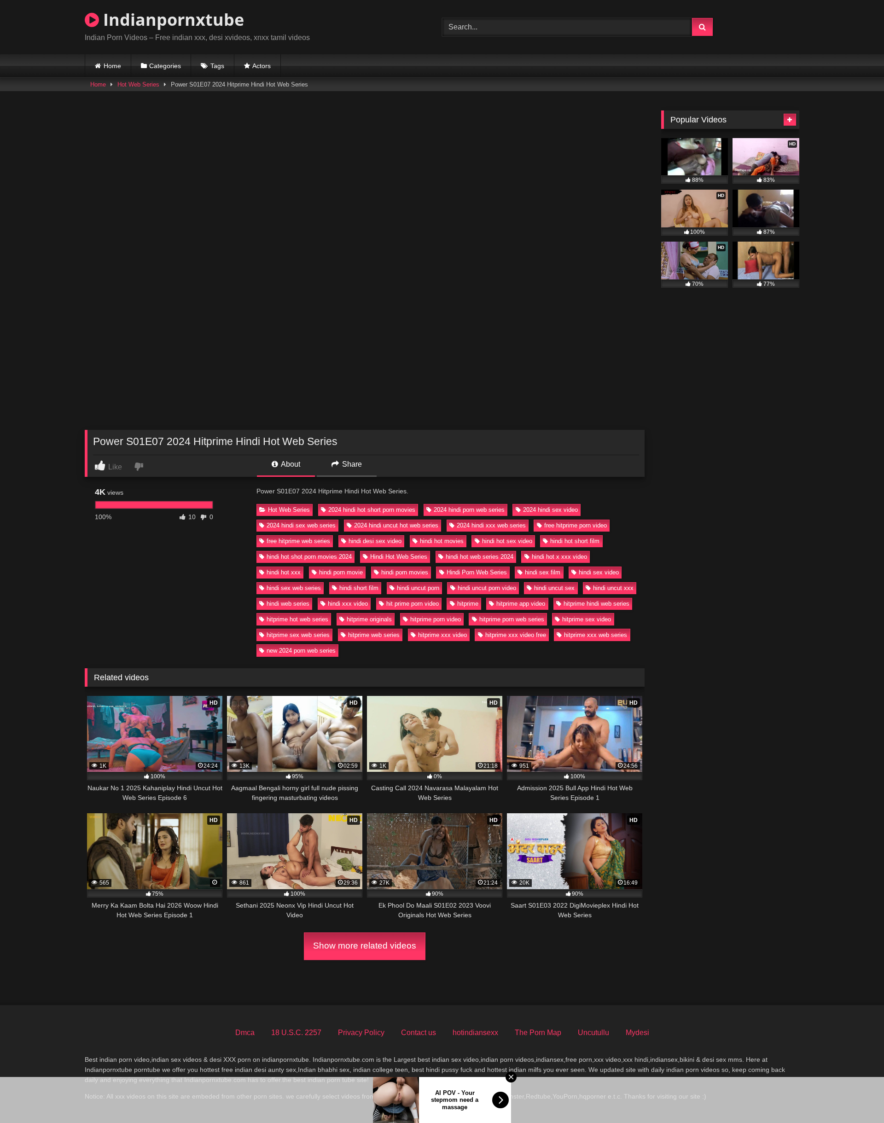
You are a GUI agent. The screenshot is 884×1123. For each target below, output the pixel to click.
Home (112, 65)
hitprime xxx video (442, 634)
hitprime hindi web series (596, 603)
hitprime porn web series (511, 619)
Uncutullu (593, 1032)
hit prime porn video (412, 603)
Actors (261, 65)
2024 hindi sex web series (301, 525)
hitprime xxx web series (595, 634)
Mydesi (637, 1032)
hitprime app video (520, 603)
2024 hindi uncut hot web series (396, 525)
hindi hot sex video (507, 541)
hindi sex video (599, 572)
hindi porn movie (341, 572)
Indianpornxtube (171, 19)
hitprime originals (369, 619)
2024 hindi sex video (550, 509)
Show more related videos (364, 945)
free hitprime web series (298, 541)
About (289, 464)
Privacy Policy (361, 1032)
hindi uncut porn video (487, 588)
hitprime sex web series (298, 634)
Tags (217, 65)
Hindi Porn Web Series (477, 572)
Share (351, 464)
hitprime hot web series (297, 619)
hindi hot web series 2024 (479, 556)
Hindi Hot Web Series (398, 556)
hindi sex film (542, 572)
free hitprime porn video (575, 525)
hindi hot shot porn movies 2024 (309, 556)
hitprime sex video (586, 619)
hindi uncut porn (418, 588)
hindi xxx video (348, 603)
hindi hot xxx (284, 572)
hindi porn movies (404, 572)
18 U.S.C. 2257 (296, 1032)
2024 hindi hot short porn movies (371, 509)
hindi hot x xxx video (559, 556)
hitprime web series (374, 634)
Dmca (245, 1032)
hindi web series (288, 603)
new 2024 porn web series (301, 650)
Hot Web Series (138, 84)
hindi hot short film (574, 541)
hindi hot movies (442, 541)
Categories (165, 65)
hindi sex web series (294, 588)
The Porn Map (538, 1032)
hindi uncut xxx (613, 588)
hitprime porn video (435, 619)
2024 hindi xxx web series (491, 525)
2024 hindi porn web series (469, 509)
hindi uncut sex (554, 588)
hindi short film (358, 588)
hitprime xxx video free (515, 634)
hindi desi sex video (375, 541)
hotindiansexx (475, 1032)
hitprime (467, 603)
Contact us (418, 1032)
